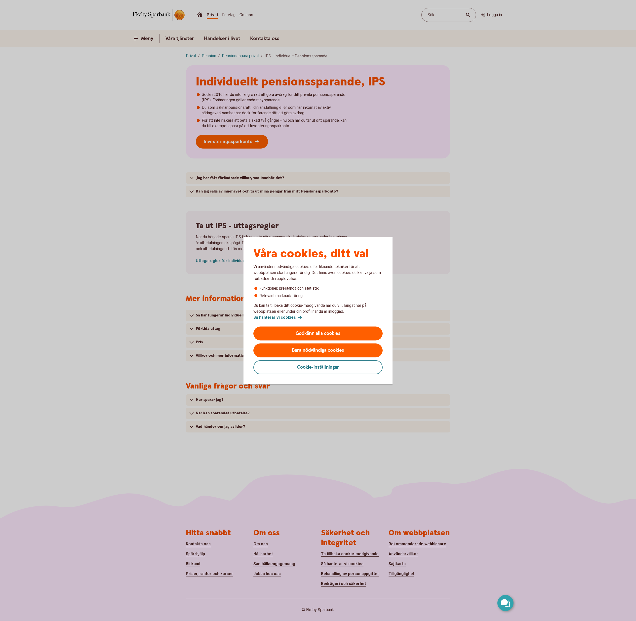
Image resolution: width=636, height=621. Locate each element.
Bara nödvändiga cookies (318, 350)
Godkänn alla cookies (318, 333)
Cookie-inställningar (318, 367)
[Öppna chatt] (505, 603)
